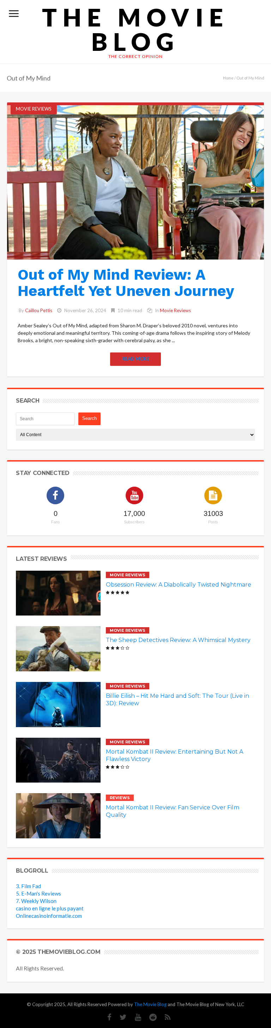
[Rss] (164, 1017)
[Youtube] (134, 1017)
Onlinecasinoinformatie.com (49, 916)
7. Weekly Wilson (36, 901)
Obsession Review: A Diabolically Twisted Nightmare (178, 584)
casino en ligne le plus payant (50, 908)
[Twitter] (120, 1017)
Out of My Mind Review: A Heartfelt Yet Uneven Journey (126, 282)
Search (89, 418)
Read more (135, 359)
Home (228, 78)
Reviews (120, 797)
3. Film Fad (28, 886)
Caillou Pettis (38, 310)
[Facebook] (106, 1017)
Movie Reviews (34, 109)
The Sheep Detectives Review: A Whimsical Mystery (178, 640)
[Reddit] (149, 1017)
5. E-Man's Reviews (38, 893)
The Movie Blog (135, 29)
